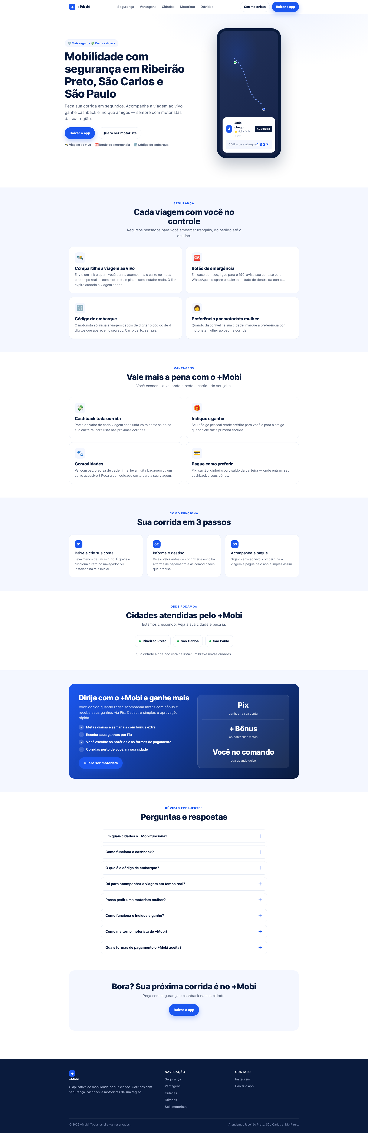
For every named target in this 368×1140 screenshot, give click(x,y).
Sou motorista (255, 7)
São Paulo (221, 641)
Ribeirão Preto (155, 641)
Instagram (242, 1079)
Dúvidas (207, 7)
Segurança (125, 7)
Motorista (187, 7)
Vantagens (148, 7)
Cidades (168, 7)
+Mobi (81, 7)
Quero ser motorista (119, 133)
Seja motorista (176, 1107)
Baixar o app (285, 7)
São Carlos (190, 641)
